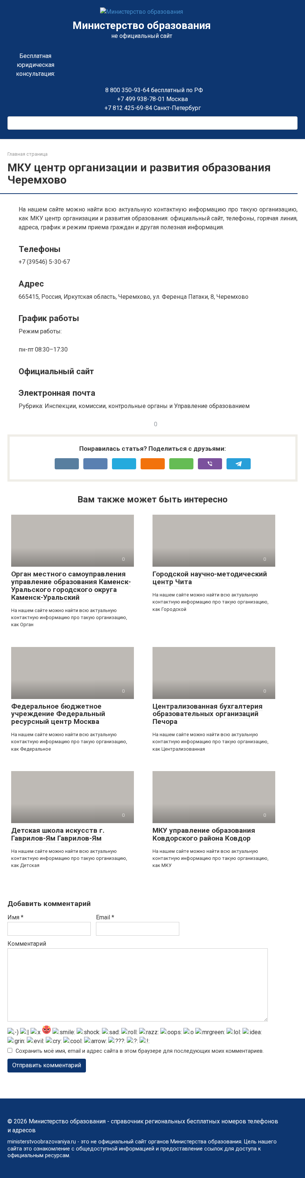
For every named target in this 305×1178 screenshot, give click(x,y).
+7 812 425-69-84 (128, 107)
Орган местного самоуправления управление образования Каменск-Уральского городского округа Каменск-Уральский (71, 586)
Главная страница (27, 154)
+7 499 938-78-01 (141, 99)
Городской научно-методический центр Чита (209, 578)
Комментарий (26, 943)
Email (105, 917)
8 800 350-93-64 (127, 90)
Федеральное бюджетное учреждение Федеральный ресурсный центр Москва (58, 714)
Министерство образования (142, 25)
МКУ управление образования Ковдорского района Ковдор (203, 834)
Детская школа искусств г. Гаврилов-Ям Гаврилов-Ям (58, 834)
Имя (15, 917)
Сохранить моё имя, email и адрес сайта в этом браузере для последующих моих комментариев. (140, 1051)
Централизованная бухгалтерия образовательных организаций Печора (207, 714)
